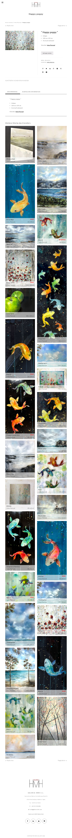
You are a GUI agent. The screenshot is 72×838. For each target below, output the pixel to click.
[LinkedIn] (33, 821)
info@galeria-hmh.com (36, 809)
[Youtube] (39, 821)
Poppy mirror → (62, 25)
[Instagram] (44, 821)
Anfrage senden (47, 53)
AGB (36, 814)
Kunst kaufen (9, 22)
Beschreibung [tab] (12, 91)
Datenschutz (41, 814)
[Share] (43, 68)
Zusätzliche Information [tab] (31, 91)
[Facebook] (27, 821)
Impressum (31, 814)
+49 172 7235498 (36, 806)
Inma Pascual (17, 22)
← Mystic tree (9, 25)
